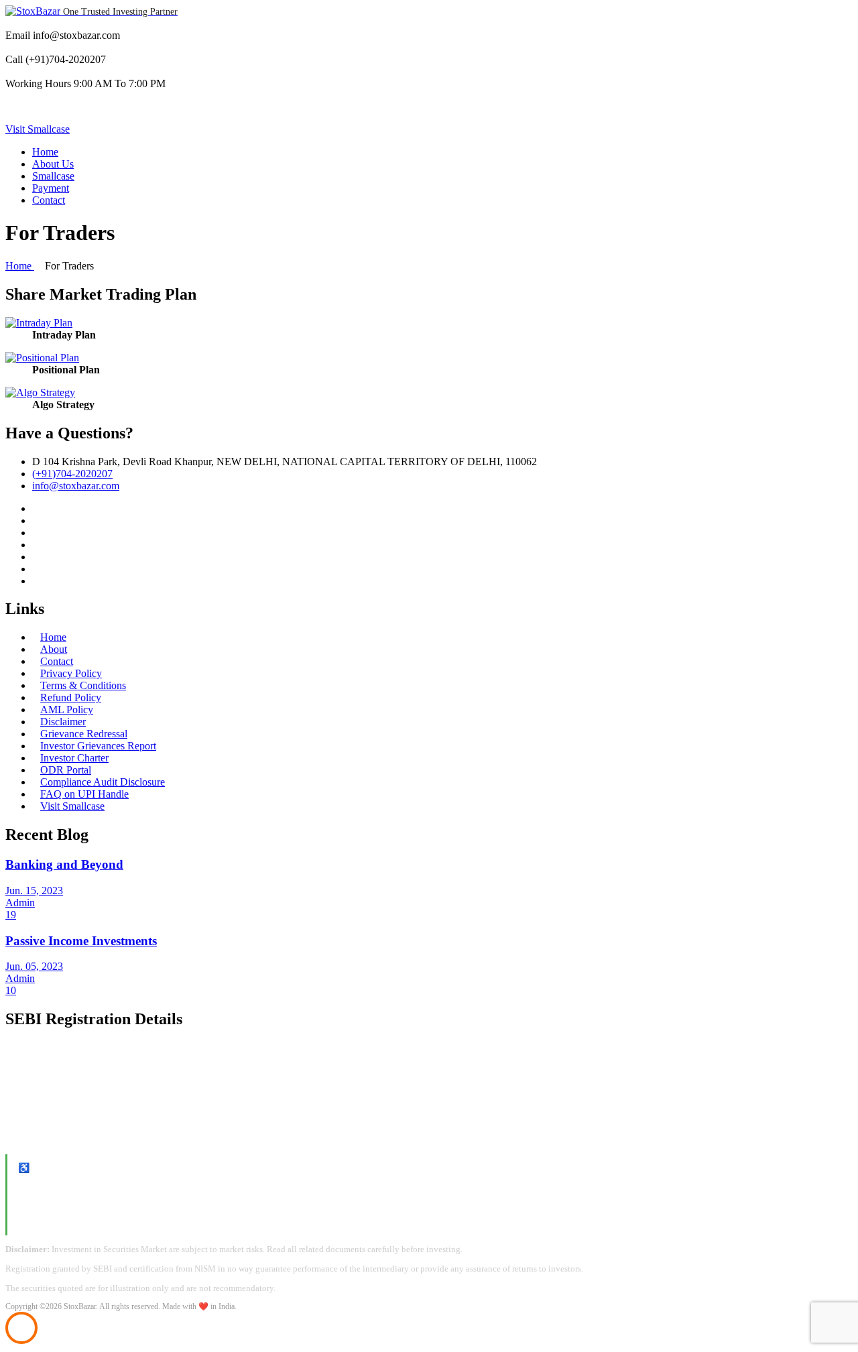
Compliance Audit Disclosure (102, 782)
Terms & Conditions (83, 685)
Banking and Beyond (64, 864)
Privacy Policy (71, 673)
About (53, 649)
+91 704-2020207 (52, 1218)
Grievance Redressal (83, 733)
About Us (53, 164)
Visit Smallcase (37, 129)
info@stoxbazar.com (57, 1202)
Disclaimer (63, 721)
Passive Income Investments (81, 941)
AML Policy (66, 709)
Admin (20, 902)
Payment (50, 188)
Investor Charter (74, 757)
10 (10, 990)
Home (45, 152)
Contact (48, 200)
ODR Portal (65, 770)
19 (10, 914)
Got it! (796, 22)
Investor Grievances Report (98, 745)
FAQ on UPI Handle (84, 794)
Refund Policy (70, 697)
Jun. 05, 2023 (34, 966)
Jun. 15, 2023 (34, 890)
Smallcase (53, 176)
